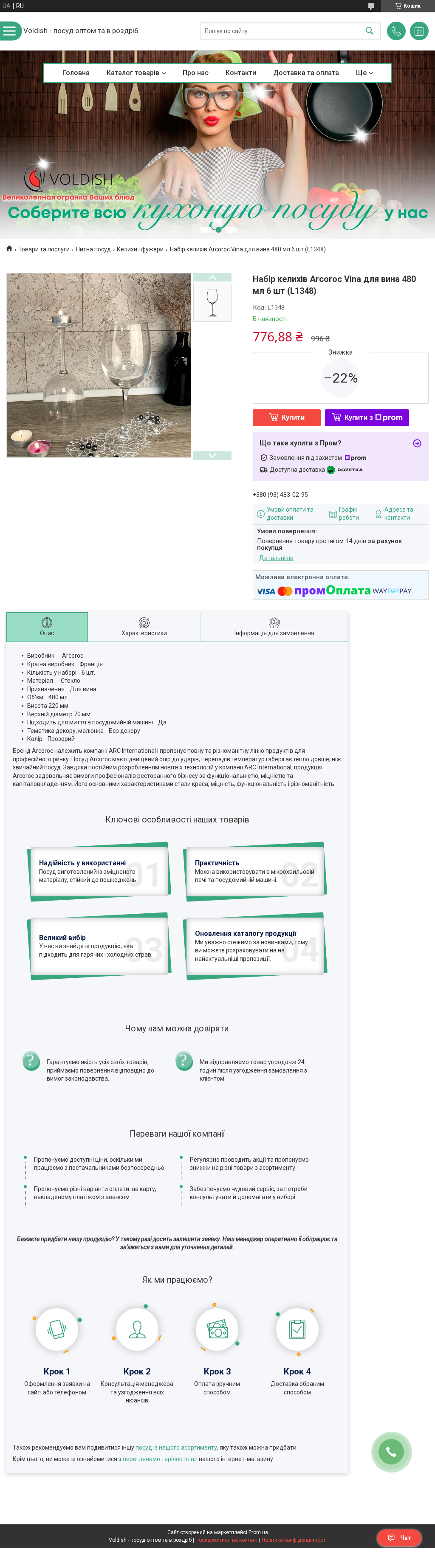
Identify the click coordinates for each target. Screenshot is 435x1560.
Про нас (196, 73)
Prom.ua (258, 1532)
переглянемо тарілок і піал (160, 1459)
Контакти (241, 73)
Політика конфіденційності (294, 1540)
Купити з (359, 418)
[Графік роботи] (419, 31)
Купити (293, 418)
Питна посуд (93, 249)
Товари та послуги (44, 249)
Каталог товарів (133, 73)
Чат (405, 1538)
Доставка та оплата (306, 73)
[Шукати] (369, 31)
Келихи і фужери (140, 249)
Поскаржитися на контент (226, 1540)
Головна (76, 73)
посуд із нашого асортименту (176, 1447)
